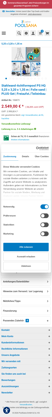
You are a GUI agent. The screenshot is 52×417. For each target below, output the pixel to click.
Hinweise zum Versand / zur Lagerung (23, 291)
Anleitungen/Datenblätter (16, 281)
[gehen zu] (5, 33)
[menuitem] (5, 33)
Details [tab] (25, 156)
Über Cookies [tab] (42, 156)
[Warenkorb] (47, 33)
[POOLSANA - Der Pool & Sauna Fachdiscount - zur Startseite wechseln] (26, 24)
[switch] (44, 215)
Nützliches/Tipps (12, 301)
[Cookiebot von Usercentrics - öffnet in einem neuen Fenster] (37, 148)
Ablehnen (26, 266)
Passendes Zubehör (15, 320)
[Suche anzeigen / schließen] (19, 33)
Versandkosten (26, 404)
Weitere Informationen (20, 140)
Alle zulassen (26, 247)
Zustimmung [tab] (9, 156)
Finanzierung (10, 310)
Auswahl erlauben (26, 256)
